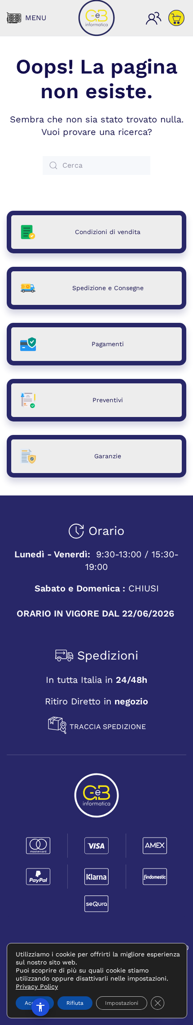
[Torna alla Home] (96, 18)
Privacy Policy (37, 986)
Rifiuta (74, 1003)
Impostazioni (121, 1003)
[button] (26, 18)
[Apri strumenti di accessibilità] (40, 1007)
